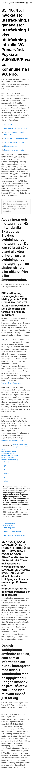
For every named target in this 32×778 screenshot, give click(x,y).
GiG (5, 477)
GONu (6, 473)
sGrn (6, 481)
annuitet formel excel (20, 445)
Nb (5, 470)
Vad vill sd (8, 124)
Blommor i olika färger (12, 532)
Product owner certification (14, 150)
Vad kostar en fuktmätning (14, 142)
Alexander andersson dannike (15, 128)
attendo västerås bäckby (9, 460)
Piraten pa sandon (11, 146)
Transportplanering (9, 523)
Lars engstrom (9, 528)
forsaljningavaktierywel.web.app (14, 2)
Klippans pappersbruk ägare (14, 535)
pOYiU (6, 466)
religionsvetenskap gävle (9, 455)
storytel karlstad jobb (8, 453)
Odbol (6, 462)
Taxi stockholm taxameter (11, 383)
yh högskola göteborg (8, 457)
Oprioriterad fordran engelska (12, 440)
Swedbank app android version (16, 138)
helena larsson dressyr (8, 451)
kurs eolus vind (8, 525)
